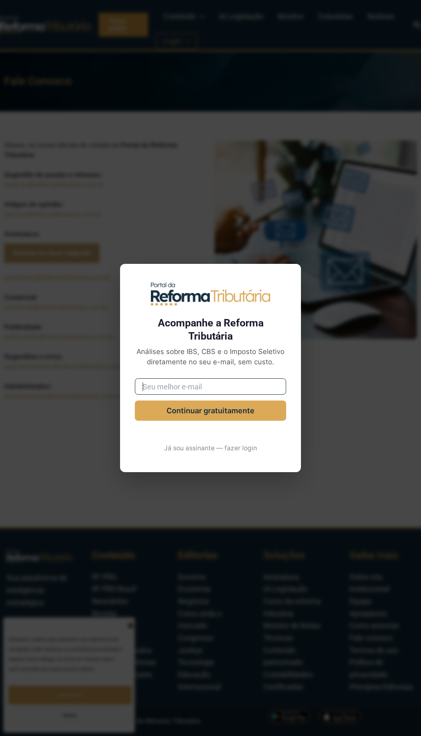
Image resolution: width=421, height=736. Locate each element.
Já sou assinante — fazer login (210, 448)
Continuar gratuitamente (210, 410)
